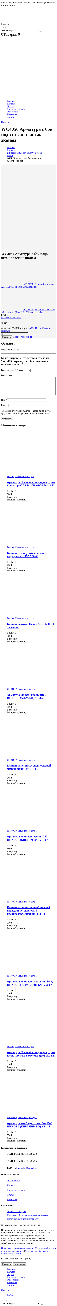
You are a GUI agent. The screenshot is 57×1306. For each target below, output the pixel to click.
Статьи (10, 1195)
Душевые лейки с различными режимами (28, 1215)
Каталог (11, 103)
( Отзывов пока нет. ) (11, 317)
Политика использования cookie (17, 1248)
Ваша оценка (8, 370)
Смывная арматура (24, 476)
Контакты (12, 114)
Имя (4, 399)
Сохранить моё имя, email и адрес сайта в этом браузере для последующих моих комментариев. (26, 412)
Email (4, 405)
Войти (10, 1295)
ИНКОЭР (12, 689)
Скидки (5, 122)
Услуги (10, 106)
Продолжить (19, 1264)
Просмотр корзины (22, 337)
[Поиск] (41, 31)
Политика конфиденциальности (23, 1219)
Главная (11, 101)
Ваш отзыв (7, 375)
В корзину (6, 337)
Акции (10, 117)
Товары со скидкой (16, 1211)
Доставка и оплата (16, 109)
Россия (10, 476)
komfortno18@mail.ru (26, 1168)
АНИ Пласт (35, 328)
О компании (13, 111)
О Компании (13, 1180)
